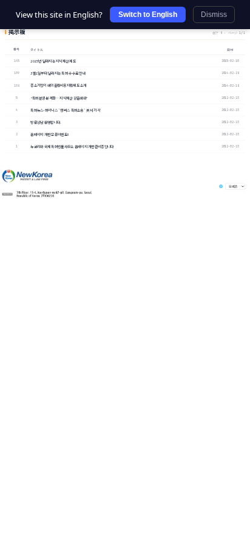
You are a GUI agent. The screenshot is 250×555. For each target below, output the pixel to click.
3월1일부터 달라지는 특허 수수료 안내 (58, 73)
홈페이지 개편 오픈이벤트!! (49, 134)
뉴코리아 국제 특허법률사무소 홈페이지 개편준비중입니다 (71, 146)
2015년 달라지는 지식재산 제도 (53, 60)
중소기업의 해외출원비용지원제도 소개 (58, 85)
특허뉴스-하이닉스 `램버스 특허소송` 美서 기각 (65, 109)
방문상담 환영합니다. (45, 121)
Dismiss (214, 14)
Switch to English (147, 14)
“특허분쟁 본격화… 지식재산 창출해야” (58, 97)
